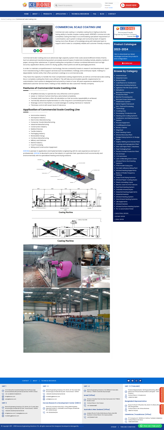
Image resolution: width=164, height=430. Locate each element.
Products (47, 14)
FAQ (94, 14)
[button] (34, 50)
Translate (110, 7)
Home (26, 14)
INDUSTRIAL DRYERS (121, 213)
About (35, 14)
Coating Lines (10, 19)
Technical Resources (80, 14)
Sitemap (113, 427)
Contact (112, 14)
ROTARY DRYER (120, 216)
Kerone (81, 426)
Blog (102, 14)
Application (61, 14)
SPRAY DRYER (119, 219)
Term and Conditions (127, 427)
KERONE (26, 151)
